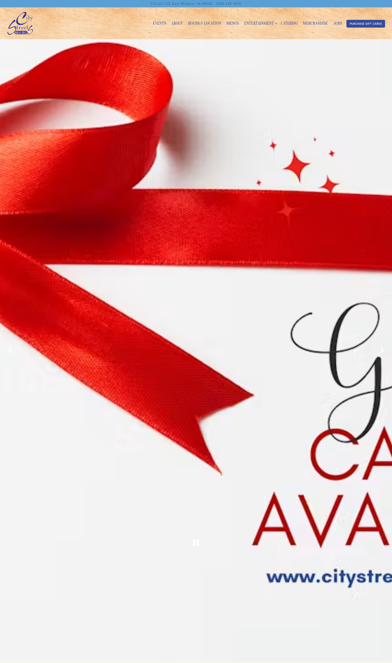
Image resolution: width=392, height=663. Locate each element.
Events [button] (159, 23)
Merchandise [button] (315, 23)
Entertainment (260, 23)
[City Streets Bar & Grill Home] (20, 23)
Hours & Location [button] (204, 23)
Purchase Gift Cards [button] (366, 24)
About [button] (177, 23)
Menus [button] (232, 23)
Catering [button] (289, 23)
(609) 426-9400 (228, 4)
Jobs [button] (337, 23)
